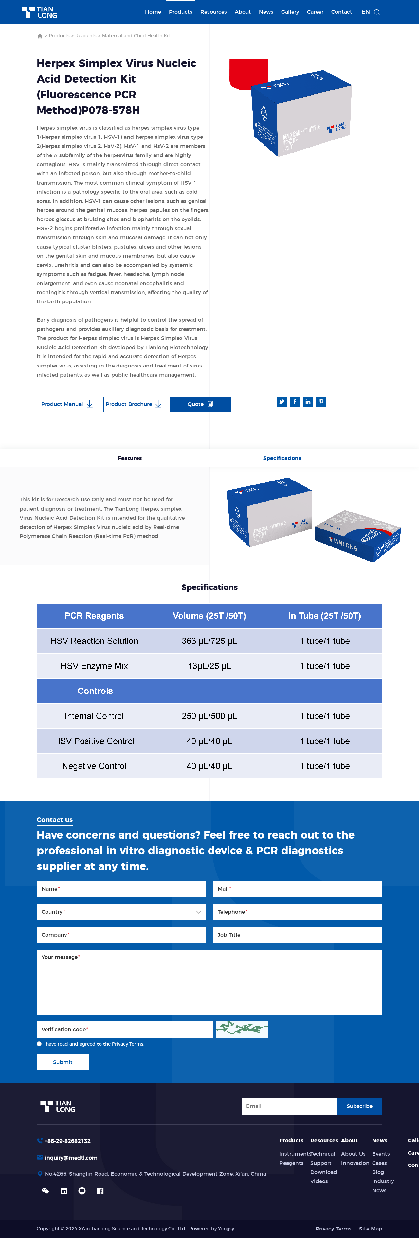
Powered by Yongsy (211, 1229)
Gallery (290, 12)
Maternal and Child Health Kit (136, 36)
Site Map (370, 1228)
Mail (224, 889)
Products (180, 12)
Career (315, 12)
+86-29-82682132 (68, 1141)
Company (56, 934)
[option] (297, 112)
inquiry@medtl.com (71, 1158)
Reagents (86, 36)
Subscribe (360, 1106)
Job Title (229, 934)
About (243, 12)
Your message (61, 957)
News (266, 12)
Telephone (232, 912)
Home (153, 12)
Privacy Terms (127, 1044)
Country (53, 912)
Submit (63, 1062)
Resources (213, 12)
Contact (341, 12)
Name (51, 889)
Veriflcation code (65, 1029)
